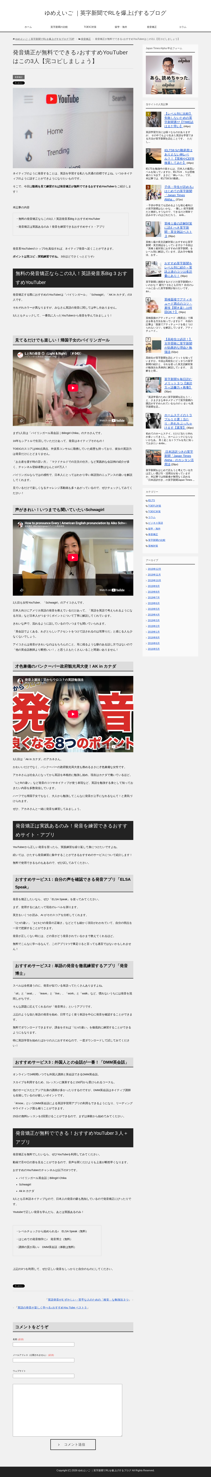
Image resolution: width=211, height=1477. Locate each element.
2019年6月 (154, 603)
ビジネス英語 (155, 523)
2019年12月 (154, 569)
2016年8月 (154, 637)
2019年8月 (154, 592)
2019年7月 (154, 597)
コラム (182, 27)
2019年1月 (154, 632)
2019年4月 (154, 614)
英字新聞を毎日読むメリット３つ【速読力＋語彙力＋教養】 (178, 383)
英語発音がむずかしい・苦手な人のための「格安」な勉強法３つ (88, 1299)
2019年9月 (154, 586)
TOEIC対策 (90, 27)
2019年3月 (154, 620)
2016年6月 (154, 643)
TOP (44, 39)
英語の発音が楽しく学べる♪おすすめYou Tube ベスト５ (52, 1307)
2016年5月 (154, 649)
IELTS (151, 500)
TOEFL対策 (154, 506)
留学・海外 (121, 27)
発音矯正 (152, 27)
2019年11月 (154, 574)
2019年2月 (154, 626)
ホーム (28, 27)
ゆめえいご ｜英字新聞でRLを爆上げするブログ (105, 13)
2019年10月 (154, 580)
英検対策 (153, 546)
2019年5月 (154, 609)
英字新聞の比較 (59, 27)
